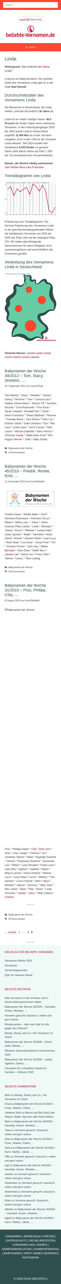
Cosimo (9, 897)
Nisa (46, 881)
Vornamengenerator (16, 970)
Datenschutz (16, 1240)
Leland (16, 357)
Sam (7, 167)
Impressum (32, 1236)
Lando (38, 353)
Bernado (9, 550)
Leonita (25, 357)
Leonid (30, 353)
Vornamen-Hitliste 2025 (18, 960)
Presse (48, 1236)
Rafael (14, 167)
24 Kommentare (16, 452)
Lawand (34, 357)
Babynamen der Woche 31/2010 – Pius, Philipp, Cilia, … (25, 590)
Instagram (30, 1257)
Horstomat (11, 965)
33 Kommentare (16, 571)
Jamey (22, 893)
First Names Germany (41, 1253)
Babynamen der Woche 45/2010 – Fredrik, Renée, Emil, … (27, 471)
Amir (9, 542)
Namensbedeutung (17, 1249)
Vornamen (13, 1236)
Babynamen (13, 1253)
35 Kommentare (16, 918)
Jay (36, 546)
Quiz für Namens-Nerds (19, 975)
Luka (28, 167)
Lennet (47, 353)
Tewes (30, 415)
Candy (19, 435)
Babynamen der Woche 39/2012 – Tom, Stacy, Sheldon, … (25, 376)
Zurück (10, 932)
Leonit (8, 357)
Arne (41, 849)
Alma (22, 167)
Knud (8, 1103)
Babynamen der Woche (20, 448)
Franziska (38, 167)
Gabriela (29, 431)
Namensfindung (46, 1249)
